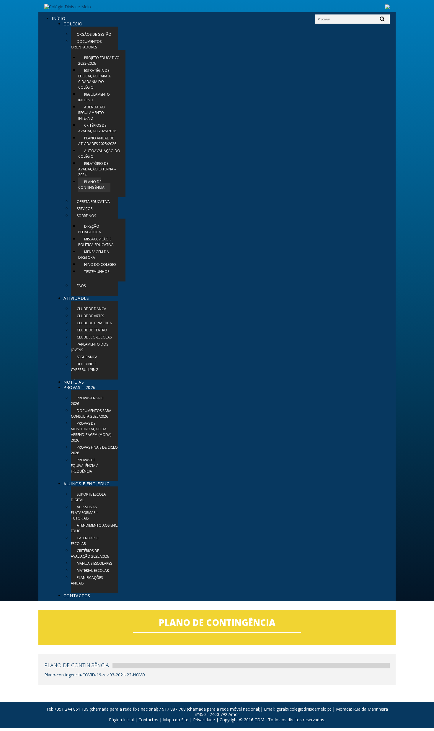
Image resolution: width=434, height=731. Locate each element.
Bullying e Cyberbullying (84, 367)
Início (58, 18)
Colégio (73, 24)
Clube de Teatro (92, 330)
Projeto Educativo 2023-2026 (99, 60)
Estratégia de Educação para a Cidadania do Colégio (94, 79)
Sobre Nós (86, 215)
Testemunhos (96, 271)
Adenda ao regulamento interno (91, 113)
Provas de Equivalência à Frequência (85, 466)
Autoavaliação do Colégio (99, 153)
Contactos (76, 595)
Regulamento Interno (94, 97)
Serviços (84, 208)
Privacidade (204, 719)
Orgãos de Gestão (94, 34)
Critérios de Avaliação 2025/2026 (97, 128)
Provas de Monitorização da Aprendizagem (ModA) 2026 (91, 432)
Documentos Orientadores (86, 44)
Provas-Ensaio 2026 (87, 400)
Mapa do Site (175, 719)
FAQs (81, 285)
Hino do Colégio (100, 264)
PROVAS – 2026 (79, 387)
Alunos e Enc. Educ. (86, 483)
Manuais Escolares (94, 563)
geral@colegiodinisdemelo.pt (303, 709)
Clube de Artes (90, 315)
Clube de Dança (91, 308)
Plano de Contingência (91, 184)
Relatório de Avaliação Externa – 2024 (97, 169)
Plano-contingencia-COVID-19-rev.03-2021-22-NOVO (94, 675)
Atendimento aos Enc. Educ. (94, 528)
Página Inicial (121, 719)
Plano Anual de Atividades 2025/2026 (97, 141)
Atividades (76, 298)
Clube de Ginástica (94, 322)
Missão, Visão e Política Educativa (96, 242)
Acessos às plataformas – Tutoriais (84, 512)
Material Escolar (93, 570)
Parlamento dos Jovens (89, 347)
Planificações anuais (87, 580)
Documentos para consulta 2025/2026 (91, 413)
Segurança (87, 356)
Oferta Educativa (93, 201)
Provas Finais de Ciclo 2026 (94, 450)
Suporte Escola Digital (88, 497)
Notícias (73, 382)
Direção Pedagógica (89, 229)
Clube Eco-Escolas (94, 337)
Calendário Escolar (85, 540)
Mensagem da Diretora (93, 254)
